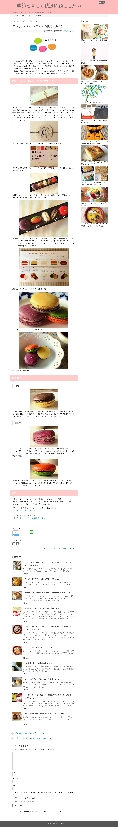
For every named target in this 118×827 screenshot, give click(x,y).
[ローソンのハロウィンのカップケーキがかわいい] (17, 581)
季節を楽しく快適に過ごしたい (61, 824)
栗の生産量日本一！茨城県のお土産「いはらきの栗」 (45, 714)
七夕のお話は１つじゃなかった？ (92, 102)
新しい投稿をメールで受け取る (25, 801)
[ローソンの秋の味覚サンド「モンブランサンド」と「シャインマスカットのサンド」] (17, 565)
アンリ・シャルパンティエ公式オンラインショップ (31, 518)
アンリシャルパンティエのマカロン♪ (26, 510)
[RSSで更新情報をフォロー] (103, 2)
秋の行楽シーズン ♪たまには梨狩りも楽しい (30, 733)
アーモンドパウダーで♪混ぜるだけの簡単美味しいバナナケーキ (48, 592)
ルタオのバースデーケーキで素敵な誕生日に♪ (42, 608)
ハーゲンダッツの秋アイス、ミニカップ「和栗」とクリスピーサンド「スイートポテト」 (94, 226)
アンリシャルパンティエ (53, 548)
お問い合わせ (37, 15)
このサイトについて (26, 15)
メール (15, 779)
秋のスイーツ (69, 31)
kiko (72, 548)
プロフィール (14, 15)
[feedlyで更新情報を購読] (100, 2)
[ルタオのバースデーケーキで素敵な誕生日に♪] (17, 611)
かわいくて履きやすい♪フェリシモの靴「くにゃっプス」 (34, 738)
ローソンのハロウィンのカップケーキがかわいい (43, 579)
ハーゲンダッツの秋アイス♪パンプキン (39, 647)
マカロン (65, 548)
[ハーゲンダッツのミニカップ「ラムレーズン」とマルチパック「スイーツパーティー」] (17, 629)
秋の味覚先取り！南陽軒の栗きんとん (39, 663)
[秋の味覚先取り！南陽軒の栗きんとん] (17, 666)
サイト (14, 785)
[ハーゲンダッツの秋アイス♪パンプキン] (17, 650)
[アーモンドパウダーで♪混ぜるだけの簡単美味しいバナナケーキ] (17, 595)
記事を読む (26, 573)
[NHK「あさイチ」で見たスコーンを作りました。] (17, 682)
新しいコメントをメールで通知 (25, 798)
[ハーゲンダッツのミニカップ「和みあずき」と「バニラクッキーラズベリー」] (17, 697)
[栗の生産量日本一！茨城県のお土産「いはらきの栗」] (17, 716)
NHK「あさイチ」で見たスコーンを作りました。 (43, 679)
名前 (14, 772)
